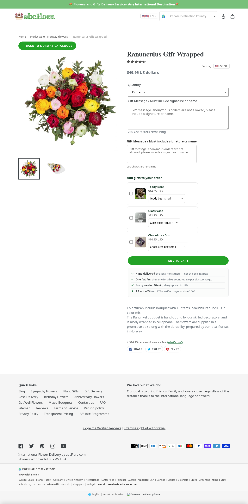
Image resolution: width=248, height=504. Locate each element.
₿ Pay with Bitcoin (28, 474)
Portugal (121, 479)
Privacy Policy (28, 414)
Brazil (194, 479)
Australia (66, 484)
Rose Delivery (28, 397)
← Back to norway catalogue (47, 46)
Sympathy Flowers (44, 391)
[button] (136, 62)
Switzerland (108, 479)
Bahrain (22, 484)
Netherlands (92, 479)
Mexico (171, 479)
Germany (58, 479)
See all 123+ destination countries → (119, 484)
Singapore (78, 484)
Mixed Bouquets (60, 402)
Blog (21, 391)
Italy (48, 479)
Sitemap (24, 408)
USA (152, 479)
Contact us (86, 402)
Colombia (183, 479)
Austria (132, 479)
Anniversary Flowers (89, 397)
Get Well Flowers (30, 402)
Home (22, 36)
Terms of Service (66, 408)
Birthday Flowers (56, 397)
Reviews (42, 408)
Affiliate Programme (94, 414)
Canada (161, 479)
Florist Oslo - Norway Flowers (49, 36)
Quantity (134, 85)
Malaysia (91, 484)
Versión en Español (113, 494)
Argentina (204, 479)
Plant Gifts (71, 391)
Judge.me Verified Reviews (102, 428)
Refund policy (94, 408)
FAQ (103, 402)
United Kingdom (74, 479)
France (40, 479)
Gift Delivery (93, 391)
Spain (31, 479)
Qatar (32, 484)
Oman (41, 484)
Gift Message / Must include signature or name (162, 101)
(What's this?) (175, 342)
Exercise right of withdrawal (144, 428)
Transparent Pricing (58, 414)
